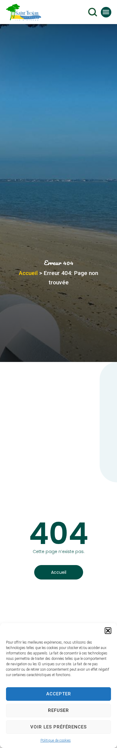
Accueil (28, 273)
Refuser (58, 710)
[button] (108, 631)
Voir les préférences (58, 727)
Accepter (58, 694)
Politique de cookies (55, 740)
